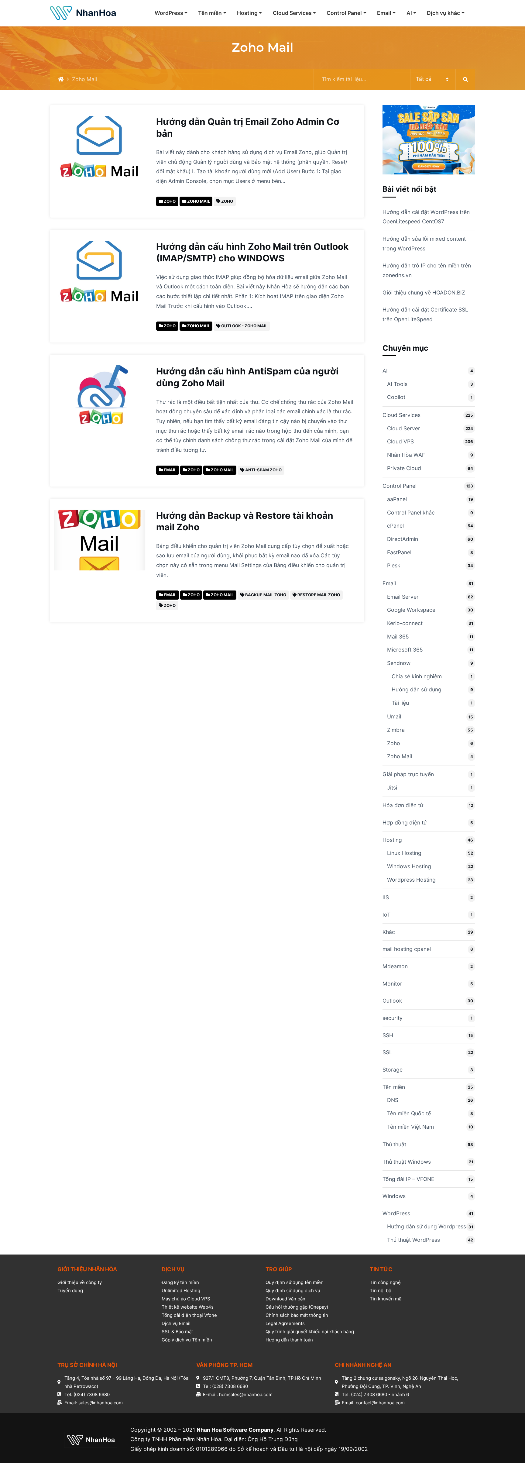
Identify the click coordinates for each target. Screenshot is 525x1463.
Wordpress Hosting (411, 879)
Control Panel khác (411, 512)
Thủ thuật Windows (407, 1161)
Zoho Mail (399, 756)
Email (384, 13)
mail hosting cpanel (407, 949)
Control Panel (344, 13)
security (393, 1018)
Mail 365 (398, 636)
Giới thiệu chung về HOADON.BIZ (424, 292)
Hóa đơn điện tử (403, 805)
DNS (392, 1100)
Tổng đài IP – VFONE (408, 1179)
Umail (394, 716)
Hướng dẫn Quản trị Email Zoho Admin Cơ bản (247, 127)
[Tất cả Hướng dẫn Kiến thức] (394, 79)
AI (409, 13)
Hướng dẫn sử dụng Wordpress (426, 1226)
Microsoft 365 (405, 649)
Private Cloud (404, 468)
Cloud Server (403, 428)
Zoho (393, 743)
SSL (387, 1052)
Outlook (392, 1000)
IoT (386, 914)
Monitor (392, 983)
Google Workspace (411, 610)
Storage (393, 1069)
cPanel (395, 525)
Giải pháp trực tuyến (408, 774)
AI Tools (397, 384)
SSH (388, 1035)
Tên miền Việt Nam (410, 1127)
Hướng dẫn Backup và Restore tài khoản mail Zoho (244, 521)
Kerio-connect (405, 623)
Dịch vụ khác (443, 13)
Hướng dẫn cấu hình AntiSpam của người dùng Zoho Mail (247, 377)
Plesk (393, 565)
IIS (386, 897)
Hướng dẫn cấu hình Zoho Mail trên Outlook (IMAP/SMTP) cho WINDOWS (252, 252)
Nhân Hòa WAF (406, 455)
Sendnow (398, 663)
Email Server (403, 597)
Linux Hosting (404, 853)
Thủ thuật (394, 1144)
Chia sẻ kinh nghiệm (417, 676)
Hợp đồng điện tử (405, 822)
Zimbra (396, 730)
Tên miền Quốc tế (409, 1113)
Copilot (396, 397)
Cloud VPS (400, 441)
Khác (389, 932)
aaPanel (397, 499)
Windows (394, 1196)
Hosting (247, 13)
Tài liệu (400, 703)
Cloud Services (292, 13)
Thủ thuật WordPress (413, 1240)
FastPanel (399, 552)
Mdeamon (395, 966)
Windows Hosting (409, 866)
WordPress (169, 13)
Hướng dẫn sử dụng (416, 689)
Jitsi (392, 787)
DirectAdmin (402, 539)
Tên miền (210, 13)
